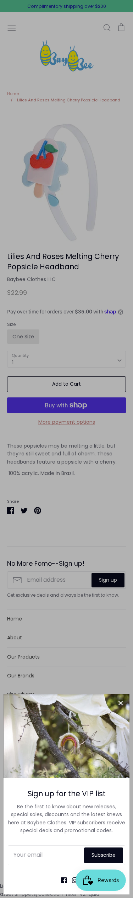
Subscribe (104, 855)
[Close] (120, 703)
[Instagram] (72, 879)
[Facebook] (61, 879)
